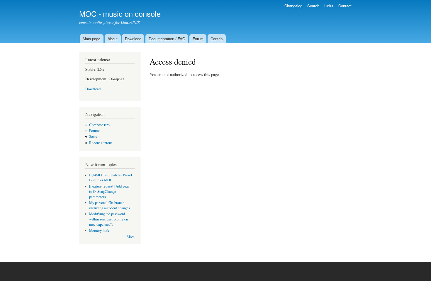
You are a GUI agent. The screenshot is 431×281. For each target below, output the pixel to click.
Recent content (100, 142)
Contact (345, 6)
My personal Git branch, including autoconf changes (109, 205)
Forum (198, 38)
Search (313, 6)
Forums (94, 130)
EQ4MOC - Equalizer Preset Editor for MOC (110, 178)
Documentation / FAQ (167, 38)
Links (328, 6)
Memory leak (99, 230)
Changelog (293, 6)
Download (133, 38)
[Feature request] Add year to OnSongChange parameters (109, 191)
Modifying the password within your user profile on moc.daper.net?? (108, 219)
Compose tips (99, 124)
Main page (91, 38)
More (131, 236)
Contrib (217, 38)
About (113, 38)
